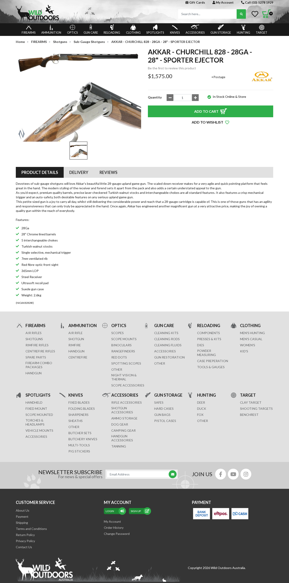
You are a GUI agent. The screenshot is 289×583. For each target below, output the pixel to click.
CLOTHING (133, 32)
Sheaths (75, 421)
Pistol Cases (165, 421)
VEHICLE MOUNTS (39, 430)
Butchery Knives (82, 439)
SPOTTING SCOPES (126, 363)
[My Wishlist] (255, 14)
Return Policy (25, 535)
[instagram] (245, 474)
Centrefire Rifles (40, 351)
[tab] (40, 172)
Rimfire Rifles (37, 345)
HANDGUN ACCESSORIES (122, 438)
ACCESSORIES (195, 32)
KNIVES (175, 32)
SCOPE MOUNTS (124, 339)
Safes (158, 402)
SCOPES (117, 333)
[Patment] (201, 513)
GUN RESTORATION (169, 357)
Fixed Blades (79, 402)
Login (110, 511)
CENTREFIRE (77, 357)
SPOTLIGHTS (155, 32)
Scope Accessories (127, 385)
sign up (136, 511)
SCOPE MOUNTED (39, 415)
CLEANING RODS (167, 339)
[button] (210, 122)
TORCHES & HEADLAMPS (35, 422)
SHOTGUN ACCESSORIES (122, 410)
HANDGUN (76, 351)
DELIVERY (78, 172)
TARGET (261, 32)
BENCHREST (249, 415)
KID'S (244, 351)
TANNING (118, 446)
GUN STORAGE (220, 32)
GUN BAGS (162, 415)
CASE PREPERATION (212, 361)
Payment (22, 516)
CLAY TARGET (250, 402)
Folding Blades (81, 408)
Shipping (22, 522)
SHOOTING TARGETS (256, 408)
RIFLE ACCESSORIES (126, 402)
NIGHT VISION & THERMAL (124, 377)
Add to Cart (206, 111)
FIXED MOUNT (36, 408)
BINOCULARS (121, 345)
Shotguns (34, 339)
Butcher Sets (79, 433)
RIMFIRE (74, 345)
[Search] (241, 14)
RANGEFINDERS (123, 351)
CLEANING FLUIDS (168, 345)
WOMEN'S (247, 345)
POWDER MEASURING (206, 353)
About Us (22, 510)
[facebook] (220, 474)
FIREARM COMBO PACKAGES (39, 365)
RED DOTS (119, 357)
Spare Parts (36, 357)
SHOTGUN (76, 339)
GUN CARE (91, 32)
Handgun (34, 373)
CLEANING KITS (166, 333)
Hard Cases (164, 408)
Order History (114, 527)
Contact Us (24, 547)
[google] (233, 474)
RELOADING (112, 32)
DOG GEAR (119, 424)
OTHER (116, 369)
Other (73, 427)
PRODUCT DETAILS (39, 172)
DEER (201, 402)
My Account (224, 2)
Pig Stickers (79, 451)
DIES (200, 345)
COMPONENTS (208, 333)
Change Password (117, 534)
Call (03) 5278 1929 (258, 2)
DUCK (201, 408)
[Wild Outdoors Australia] (78, 14)
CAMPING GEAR (123, 430)
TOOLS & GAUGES (211, 367)
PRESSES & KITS (209, 339)
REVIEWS (108, 172)
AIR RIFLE (75, 333)
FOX (200, 415)
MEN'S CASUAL (251, 339)
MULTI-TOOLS (79, 445)
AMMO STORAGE (124, 418)
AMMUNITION (51, 32)
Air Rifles (34, 333)
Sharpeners (78, 415)
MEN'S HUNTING (252, 333)
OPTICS (72, 32)
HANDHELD (34, 402)
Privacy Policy (25, 541)
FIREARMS (29, 32)
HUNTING (243, 32)
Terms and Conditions (31, 529)
